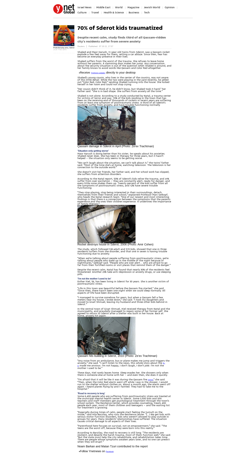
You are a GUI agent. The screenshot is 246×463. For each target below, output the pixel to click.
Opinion (170, 7)
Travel (95, 13)
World (119, 7)
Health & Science (114, 13)
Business (134, 13)
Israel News (84, 7)
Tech (147, 13)
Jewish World (152, 7)
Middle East (103, 7)
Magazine (133, 7)
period (150, 380)
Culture (82, 13)
